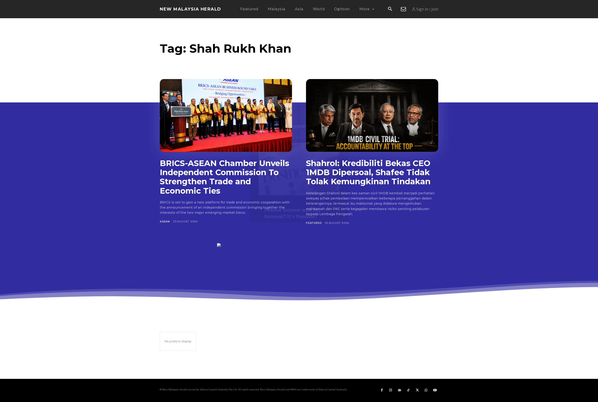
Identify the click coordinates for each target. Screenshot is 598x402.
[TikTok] (408, 390)
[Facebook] (381, 390)
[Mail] (399, 390)
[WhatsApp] (426, 390)
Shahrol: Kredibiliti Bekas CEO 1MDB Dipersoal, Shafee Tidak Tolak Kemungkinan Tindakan (368, 172)
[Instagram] (390, 390)
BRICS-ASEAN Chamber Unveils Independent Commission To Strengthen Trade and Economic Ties (224, 177)
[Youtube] (435, 390)
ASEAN (165, 221)
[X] (417, 390)
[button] (389, 9)
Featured (313, 223)
